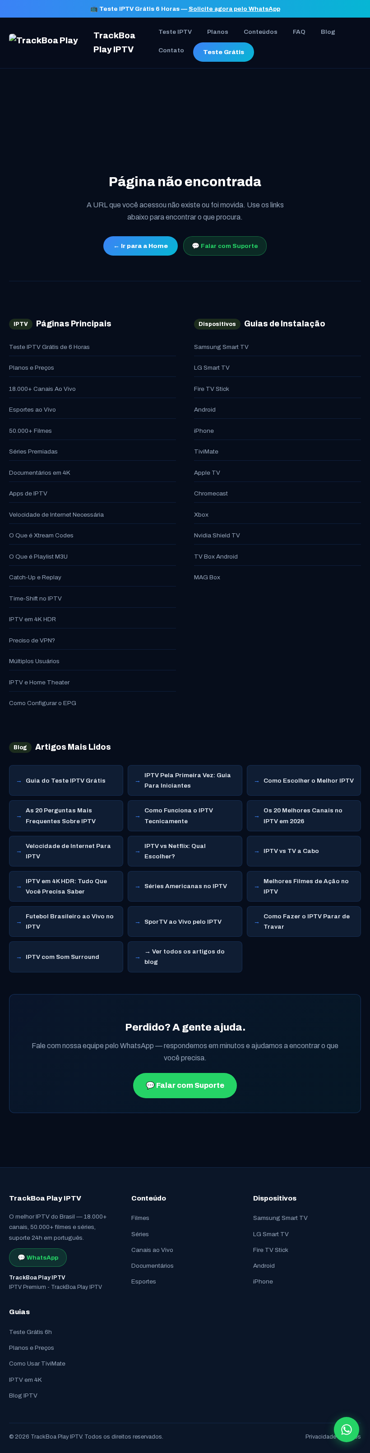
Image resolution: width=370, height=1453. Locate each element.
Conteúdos (261, 31)
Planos (217, 31)
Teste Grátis (223, 52)
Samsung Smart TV (221, 347)
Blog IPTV (23, 1395)
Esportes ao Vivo (32, 409)
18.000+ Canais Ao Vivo (42, 388)
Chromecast (211, 493)
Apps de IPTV (28, 493)
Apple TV (207, 472)
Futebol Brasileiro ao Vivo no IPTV (70, 921)
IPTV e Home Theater (39, 682)
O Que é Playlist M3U (38, 556)
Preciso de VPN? (32, 640)
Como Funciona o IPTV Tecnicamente (178, 815)
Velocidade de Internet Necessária (56, 514)
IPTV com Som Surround (62, 956)
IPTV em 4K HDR (32, 619)
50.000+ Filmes (30, 430)
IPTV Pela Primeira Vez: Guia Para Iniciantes (187, 780)
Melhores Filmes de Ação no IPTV (306, 886)
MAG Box (207, 577)
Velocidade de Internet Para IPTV (68, 851)
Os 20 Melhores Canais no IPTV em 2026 (303, 815)
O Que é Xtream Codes (41, 535)
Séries (140, 1234)
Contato (171, 50)
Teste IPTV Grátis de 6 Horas (49, 347)
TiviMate (206, 451)
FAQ (299, 31)
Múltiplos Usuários (34, 661)
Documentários (152, 1265)
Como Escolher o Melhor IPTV (309, 780)
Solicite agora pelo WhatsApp (234, 8)
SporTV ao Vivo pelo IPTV (183, 921)
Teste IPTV (175, 31)
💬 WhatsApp (38, 1257)
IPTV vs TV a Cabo (291, 851)
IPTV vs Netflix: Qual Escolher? (175, 851)
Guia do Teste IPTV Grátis (66, 780)
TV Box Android (216, 556)
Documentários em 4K (39, 472)
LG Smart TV (212, 367)
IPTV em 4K (25, 1379)
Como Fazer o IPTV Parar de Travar (307, 921)
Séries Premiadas (33, 451)
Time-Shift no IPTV (35, 598)
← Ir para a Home (140, 246)
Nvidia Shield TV (217, 535)
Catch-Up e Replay (35, 577)
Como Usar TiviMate (37, 1363)
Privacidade (320, 1437)
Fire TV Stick (211, 388)
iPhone (204, 430)
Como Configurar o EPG (42, 703)
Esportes (143, 1281)
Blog (328, 31)
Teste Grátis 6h (30, 1332)
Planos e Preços (31, 367)
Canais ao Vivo (152, 1250)
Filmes (140, 1218)
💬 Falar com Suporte (225, 246)
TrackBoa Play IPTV (114, 42)
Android (205, 409)
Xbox (201, 514)
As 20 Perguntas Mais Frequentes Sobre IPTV (61, 815)
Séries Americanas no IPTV (185, 886)
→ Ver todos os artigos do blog (184, 956)
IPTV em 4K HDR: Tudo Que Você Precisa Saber (66, 886)
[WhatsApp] (346, 1429)
